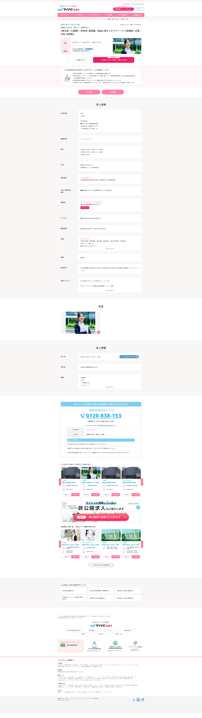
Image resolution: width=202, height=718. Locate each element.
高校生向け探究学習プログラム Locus (75, 671)
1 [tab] (127, 52)
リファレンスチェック (106, 692)
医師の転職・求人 (79, 686)
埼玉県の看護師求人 (68, 591)
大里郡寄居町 (80, 19)
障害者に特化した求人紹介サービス (66, 666)
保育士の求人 (87, 686)
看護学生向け (76, 665)
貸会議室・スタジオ (87, 692)
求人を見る (75, 494)
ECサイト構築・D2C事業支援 (100, 678)
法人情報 (113, 92)
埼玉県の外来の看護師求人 (98, 598)
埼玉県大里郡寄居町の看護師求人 (100, 591)
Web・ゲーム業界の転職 (68, 685)
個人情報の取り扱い (127, 630)
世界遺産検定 (70, 678)
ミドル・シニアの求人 (133, 665)
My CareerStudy (111, 678)
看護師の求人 (61, 686)
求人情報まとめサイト (62, 677)
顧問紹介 (128, 685)
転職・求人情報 (94, 665)
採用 (83, 698)
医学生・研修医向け (85, 665)
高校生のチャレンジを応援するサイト (87, 677)
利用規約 (83, 633)
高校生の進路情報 (61, 671)
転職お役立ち (138, 15)
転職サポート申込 (119, 633)
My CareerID (119, 678)
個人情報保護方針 (95, 698)
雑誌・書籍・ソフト (132, 677)
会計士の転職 (111, 685)
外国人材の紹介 (119, 686)
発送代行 (79, 692)
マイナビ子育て (88, 678)
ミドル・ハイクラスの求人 (110, 665)
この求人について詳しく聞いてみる (113, 59)
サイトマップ (110, 630)
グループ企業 (88, 698)
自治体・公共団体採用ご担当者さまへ (74, 630)
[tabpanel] (127, 48)
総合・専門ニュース (73, 677)
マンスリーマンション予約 (77, 680)
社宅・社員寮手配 (96, 692)
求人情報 (89, 92)
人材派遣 (59, 685)
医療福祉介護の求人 (97, 666)
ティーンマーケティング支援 (103, 677)
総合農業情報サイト (79, 678)
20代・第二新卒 (78, 685)
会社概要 (66, 698)
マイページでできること (138, 3)
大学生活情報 (113, 677)
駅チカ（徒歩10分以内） (86, 202)
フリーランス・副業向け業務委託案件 (83, 666)
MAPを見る (84, 207)
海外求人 (101, 665)
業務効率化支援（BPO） (70, 692)
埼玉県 (73, 19)
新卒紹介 (85, 685)
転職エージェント (93, 685)
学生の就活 (60, 665)
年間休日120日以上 (85, 238)
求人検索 (109, 15)
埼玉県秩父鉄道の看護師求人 (125, 591)
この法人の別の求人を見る (128, 357)
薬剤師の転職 (134, 685)
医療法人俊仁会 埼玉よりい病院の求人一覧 (95, 19)
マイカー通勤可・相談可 (97, 202)
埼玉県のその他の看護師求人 (125, 598)
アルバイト (119, 665)
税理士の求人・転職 (120, 685)
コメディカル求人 (69, 686)
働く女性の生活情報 (122, 677)
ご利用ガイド (80, 15)
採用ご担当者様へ (126, 3)
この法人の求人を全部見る (101, 565)
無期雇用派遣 (94, 686)
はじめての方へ (95, 15)
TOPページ (66, 15)
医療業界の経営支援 (109, 686)
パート (125, 665)
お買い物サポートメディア (64, 680)
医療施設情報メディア (128, 678)
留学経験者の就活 (68, 665)
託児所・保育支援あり (85, 177)
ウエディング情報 (62, 678)
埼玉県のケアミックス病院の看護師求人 (72, 598)
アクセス (71, 698)
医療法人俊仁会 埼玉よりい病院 (70, 24)
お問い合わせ (101, 633)
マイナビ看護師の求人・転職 (64, 19)
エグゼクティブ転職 (102, 685)
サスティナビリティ (77, 698)
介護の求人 (101, 686)
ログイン (139, 9)
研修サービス (60, 692)
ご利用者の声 (123, 15)
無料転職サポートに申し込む (123, 9)
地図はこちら (88, 49)
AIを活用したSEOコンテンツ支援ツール (93, 680)
